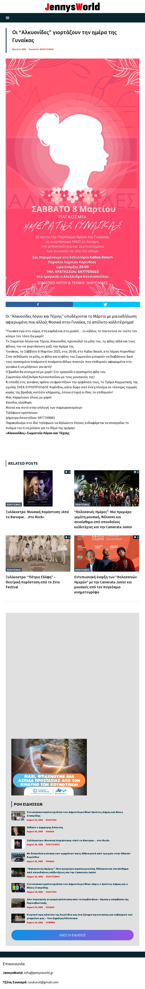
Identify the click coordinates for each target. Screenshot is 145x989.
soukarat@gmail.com (43, 982)
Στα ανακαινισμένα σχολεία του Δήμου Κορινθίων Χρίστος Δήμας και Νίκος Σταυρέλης (75, 814)
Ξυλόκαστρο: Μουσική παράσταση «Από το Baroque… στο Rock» (68, 840)
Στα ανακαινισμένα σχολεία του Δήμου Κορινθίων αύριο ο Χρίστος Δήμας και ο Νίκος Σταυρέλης (77, 885)
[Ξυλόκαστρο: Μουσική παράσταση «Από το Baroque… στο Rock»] (38, 488)
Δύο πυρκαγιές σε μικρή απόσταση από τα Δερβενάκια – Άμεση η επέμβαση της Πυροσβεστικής (78, 901)
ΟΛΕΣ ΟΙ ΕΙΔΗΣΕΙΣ (72, 935)
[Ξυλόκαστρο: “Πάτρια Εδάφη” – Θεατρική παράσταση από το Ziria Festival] (38, 553)
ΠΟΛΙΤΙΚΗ (51, 819)
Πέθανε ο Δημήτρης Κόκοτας (45, 827)
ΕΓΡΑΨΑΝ (50, 922)
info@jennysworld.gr (38, 972)
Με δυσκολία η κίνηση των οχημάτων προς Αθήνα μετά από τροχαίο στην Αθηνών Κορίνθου (78, 855)
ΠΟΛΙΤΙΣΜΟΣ (47, 49)
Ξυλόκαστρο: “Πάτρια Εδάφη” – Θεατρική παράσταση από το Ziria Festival (33, 582)
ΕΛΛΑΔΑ (50, 831)
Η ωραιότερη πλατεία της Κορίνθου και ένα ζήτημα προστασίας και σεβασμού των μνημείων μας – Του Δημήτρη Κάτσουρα (80, 916)
